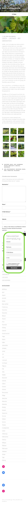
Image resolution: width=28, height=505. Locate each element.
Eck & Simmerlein (11, 8)
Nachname (8, 247)
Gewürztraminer (6, 333)
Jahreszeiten (5, 345)
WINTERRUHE (5, 274)
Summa (4, 422)
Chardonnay (5, 307)
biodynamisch (11, 169)
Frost (3, 321)
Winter (3, 454)
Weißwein (4, 451)
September (4, 413)
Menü (14, 14)
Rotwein (4, 410)
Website (4, 219)
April (3, 292)
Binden (3, 301)
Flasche (4, 318)
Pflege (6, 165)
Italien (3, 342)
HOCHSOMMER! (6, 280)
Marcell (13, 36)
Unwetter (10, 170)
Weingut (4, 442)
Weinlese (4, 445)
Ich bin (7, 257)
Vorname (8, 241)
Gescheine (18, 169)
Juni (15, 164)
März (3, 371)
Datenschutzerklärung (7, 499)
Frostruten (4, 324)
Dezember (4, 310)
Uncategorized (5, 428)
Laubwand (20, 164)
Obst (5, 170)
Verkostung (4, 433)
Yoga (3, 457)
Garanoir (4, 330)
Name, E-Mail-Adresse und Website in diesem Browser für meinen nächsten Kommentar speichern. (14, 228)
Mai (3, 369)
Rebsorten (4, 404)
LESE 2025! (5, 277)
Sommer (4, 416)
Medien (4, 374)
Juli (3, 354)
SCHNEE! (4, 271)
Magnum (4, 366)
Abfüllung (4, 289)
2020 (5, 169)
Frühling (4, 327)
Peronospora (5, 392)
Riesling (18, 165)
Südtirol (4, 419)
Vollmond (17, 170)
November (4, 377)
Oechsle (4, 380)
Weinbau (4, 439)
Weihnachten (5, 436)
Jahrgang (4, 348)
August (3, 295)
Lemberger (4, 363)
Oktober (4, 386)
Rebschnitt (12, 165)
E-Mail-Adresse (6, 211)
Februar (4, 315)
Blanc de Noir (5, 304)
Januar (3, 351)
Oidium (3, 383)
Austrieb (6, 164)
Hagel (11, 164)
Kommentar (5, 184)
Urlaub (3, 430)
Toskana (4, 425)
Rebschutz (4, 401)
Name (4, 204)
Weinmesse (4, 448)
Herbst (3, 339)
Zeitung (4, 460)
